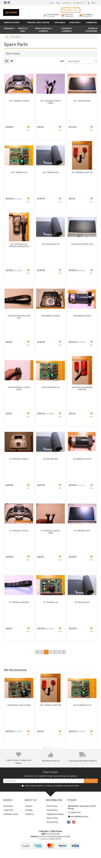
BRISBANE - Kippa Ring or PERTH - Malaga (82, 807)
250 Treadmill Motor (82, 459)
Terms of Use (52, 806)
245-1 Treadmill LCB (19, 172)
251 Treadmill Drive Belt (19, 602)
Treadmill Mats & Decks (38, 22)
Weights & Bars (23, 29)
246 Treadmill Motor (82, 316)
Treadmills (9, 28)
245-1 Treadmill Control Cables (50, 102)
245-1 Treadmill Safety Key (82, 172)
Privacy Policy (73, 785)
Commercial (91, 22)
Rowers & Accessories (91, 29)
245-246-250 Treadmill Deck (82, 244)
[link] (68, 822)
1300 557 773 (80, 3)
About (51, 3)
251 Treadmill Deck (82, 530)
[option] (19, 709)
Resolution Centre (11, 814)
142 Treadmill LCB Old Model (19, 705)
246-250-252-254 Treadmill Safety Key (82, 388)
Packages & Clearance (66, 29)
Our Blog (28, 810)
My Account (8, 806)
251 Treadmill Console (18, 530)
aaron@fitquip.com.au (79, 816)
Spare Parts (69, 15)
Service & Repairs (53, 15)
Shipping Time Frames (55, 814)
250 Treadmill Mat (50, 459)
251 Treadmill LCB (50, 602)
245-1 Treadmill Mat (50, 172)
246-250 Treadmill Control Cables (19, 388)
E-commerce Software (47, 839)
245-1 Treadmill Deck (82, 101)
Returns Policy (52, 818)
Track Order (8, 810)
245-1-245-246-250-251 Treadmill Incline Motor (19, 245)
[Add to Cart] (28, 128)
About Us (28, 806)
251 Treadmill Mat (82, 602)
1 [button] (44, 748)
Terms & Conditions (54, 785)
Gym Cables (60, 22)
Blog (58, 3)
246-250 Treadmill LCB (50, 387)
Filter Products (13, 53)
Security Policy (52, 822)
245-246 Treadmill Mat (50, 244)
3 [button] (52, 748)
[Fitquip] (11, 12)
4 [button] (56, 748)
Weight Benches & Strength (43, 29)
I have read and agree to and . (51, 785)
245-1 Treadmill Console (19, 101)
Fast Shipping (87, 15)
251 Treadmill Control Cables (50, 531)
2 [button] (48, 748)
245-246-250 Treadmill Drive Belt (19, 317)
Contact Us (66, 3)
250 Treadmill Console (18, 459)
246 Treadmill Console (50, 316)
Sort (62, 61)
